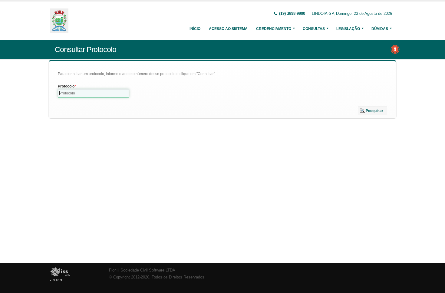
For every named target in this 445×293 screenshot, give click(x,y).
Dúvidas (379, 29)
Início (195, 29)
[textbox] (93, 93)
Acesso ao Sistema (228, 29)
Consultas (314, 29)
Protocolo (66, 86)
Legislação (348, 29)
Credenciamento (273, 29)
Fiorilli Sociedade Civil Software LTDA (142, 270)
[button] (372, 111)
